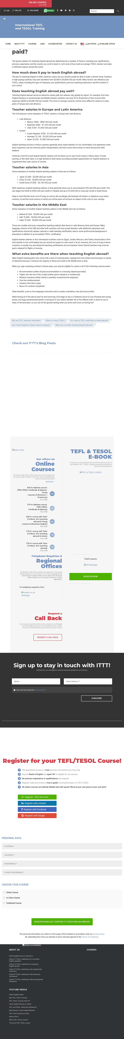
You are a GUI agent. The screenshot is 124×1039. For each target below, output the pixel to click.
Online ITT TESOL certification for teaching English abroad (23, 965)
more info (49, 482)
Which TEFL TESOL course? (18, 1020)
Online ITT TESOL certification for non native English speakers (24, 960)
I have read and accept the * (30, 690)
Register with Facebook (34, 809)
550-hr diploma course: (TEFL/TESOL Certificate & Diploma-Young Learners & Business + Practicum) (32, 494)
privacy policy (39, 690)
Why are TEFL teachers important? (26, 320)
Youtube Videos (18, 989)
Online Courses (37, 2)
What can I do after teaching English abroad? (74, 325)
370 (52, 508)
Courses (32, 44)
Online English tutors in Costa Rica (21, 956)
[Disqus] (62, 393)
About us (14, 950)
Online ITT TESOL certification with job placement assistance (26, 980)
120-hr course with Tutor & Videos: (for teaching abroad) (36, 546)
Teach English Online (16, 994)
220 (52, 522)
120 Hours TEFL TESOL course (19, 1023)
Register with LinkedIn (35, 803)
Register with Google (34, 815)
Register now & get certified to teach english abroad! (62, 922)
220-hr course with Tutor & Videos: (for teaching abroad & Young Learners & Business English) (34, 521)
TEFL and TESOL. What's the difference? (23, 1007)
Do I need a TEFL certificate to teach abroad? (89, 320)
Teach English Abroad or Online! (20, 1004)
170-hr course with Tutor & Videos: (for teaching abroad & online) (36, 534)
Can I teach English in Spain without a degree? (31, 325)
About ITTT (19, 44)
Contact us (71, 44)
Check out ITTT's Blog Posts (34, 343)
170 (52, 535)
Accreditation (55, 44)
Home (8, 44)
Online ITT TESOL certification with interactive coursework (24, 975)
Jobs (42, 44)
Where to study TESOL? (56, 320)
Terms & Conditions (90, 937)
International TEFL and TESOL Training (30, 26)
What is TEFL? (14, 1017)
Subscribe (97, 698)
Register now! (91, 576)
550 (52, 494)
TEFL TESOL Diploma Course (19, 1013)
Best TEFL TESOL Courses (18, 998)
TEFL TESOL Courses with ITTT (19, 1001)
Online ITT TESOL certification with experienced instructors (25, 970)
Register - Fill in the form (36, 797)
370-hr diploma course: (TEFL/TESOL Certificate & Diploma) (37, 508)
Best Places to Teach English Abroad (22, 1010)
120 (52, 547)
